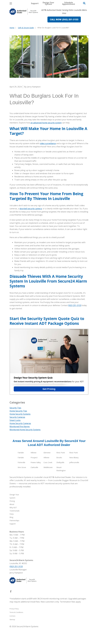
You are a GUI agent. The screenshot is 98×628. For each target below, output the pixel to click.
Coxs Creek (48, 462)
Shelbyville (60, 462)
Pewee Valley (36, 462)
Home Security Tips (18, 411)
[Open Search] (84, 3)
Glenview (47, 452)
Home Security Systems (20, 414)
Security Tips (15, 407)
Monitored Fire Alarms (20, 426)
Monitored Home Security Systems (25, 429)
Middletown (48, 467)
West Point (60, 452)
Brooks (59, 457)
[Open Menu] (11, 3)
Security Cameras (17, 417)
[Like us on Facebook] (11, 592)
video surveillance (48, 143)
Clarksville (34, 467)
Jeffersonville (74, 462)
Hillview (33, 452)
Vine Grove (22, 467)
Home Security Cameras (20, 423)
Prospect (34, 457)
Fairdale (21, 452)
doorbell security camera (31, 208)
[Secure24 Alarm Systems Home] (24, 12)
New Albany (74, 457)
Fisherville (21, 462)
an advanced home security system (46, 122)
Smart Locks (15, 420)
